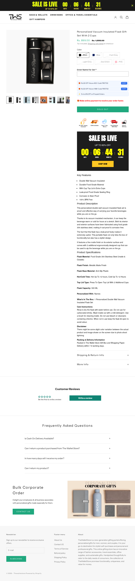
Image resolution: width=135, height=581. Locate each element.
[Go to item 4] (10, 100)
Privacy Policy (59, 562)
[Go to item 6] (27, 100)
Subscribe (16, 559)
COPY (124, 83)
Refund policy (59, 553)
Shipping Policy (60, 557)
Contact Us (23, 511)
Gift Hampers (37, 19)
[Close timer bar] (132, 5)
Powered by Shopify (34, 573)
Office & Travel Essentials (81, 15)
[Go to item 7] (35, 100)
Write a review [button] (85, 398)
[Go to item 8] (43, 100)
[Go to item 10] (60, 100)
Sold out (102, 109)
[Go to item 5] (18, 100)
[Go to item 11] (69, 100)
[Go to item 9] (52, 100)
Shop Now (102, 164)
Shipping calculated (95, 44)
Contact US (59, 544)
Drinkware (56, 15)
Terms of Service (61, 549)
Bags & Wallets (38, 15)
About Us (58, 540)
